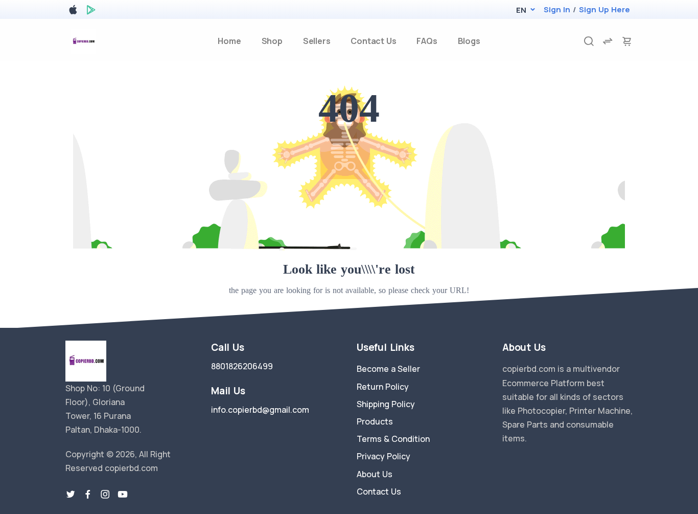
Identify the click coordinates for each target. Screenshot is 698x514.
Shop (272, 41)
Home (229, 41)
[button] (521, 10)
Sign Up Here (604, 9)
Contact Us (373, 41)
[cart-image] (627, 41)
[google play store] (91, 11)
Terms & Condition (393, 438)
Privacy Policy (383, 456)
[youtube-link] (123, 494)
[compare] (607, 41)
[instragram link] (105, 494)
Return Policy (383, 386)
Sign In (557, 9)
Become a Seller (388, 368)
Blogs (469, 41)
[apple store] (73, 11)
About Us (374, 474)
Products (375, 421)
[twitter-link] (70, 494)
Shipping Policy (386, 404)
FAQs (426, 41)
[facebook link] (88, 494)
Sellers (317, 41)
